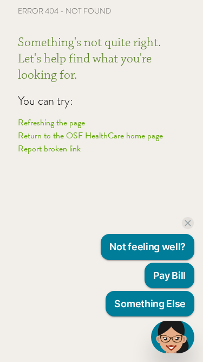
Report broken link (49, 148)
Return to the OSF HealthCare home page (90, 135)
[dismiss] (187, 223)
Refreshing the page (51, 122)
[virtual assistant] (172, 337)
